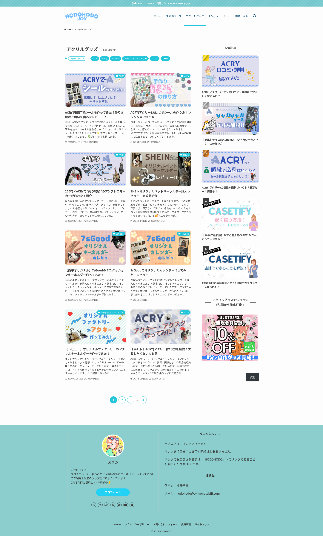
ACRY (94, 58)
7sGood (115, 58)
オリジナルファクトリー (135, 58)
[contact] (132, 504)
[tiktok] (106, 504)
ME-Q (104, 58)
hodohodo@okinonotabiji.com (198, 493)
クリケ (154, 58)
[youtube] (125, 504)
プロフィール (112, 492)
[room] (112, 504)
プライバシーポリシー (137, 524)
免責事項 (186, 524)
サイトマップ (202, 524)
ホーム (117, 524)
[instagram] (100, 504)
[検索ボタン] (254, 16)
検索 (252, 377)
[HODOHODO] (81, 16)
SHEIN (165, 58)
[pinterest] (119, 504)
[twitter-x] (93, 504)
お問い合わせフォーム (165, 524)
